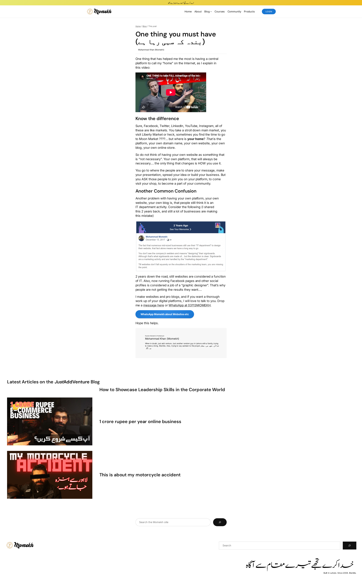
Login (269, 11)
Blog (145, 26)
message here (153, 305)
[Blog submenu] (211, 11)
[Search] (220, 522)
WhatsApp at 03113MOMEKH (190, 305)
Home (188, 11)
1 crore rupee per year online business (140, 421)
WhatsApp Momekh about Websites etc (165, 314)
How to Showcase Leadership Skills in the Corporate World (162, 389)
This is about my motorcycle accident (140, 474)
